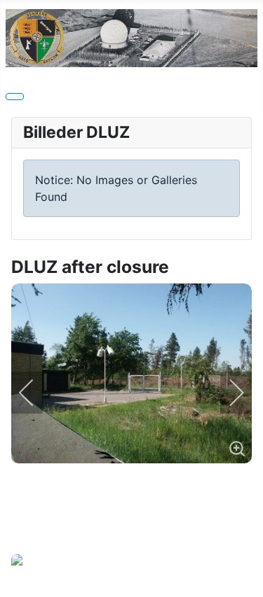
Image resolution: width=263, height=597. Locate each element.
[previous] (35, 392)
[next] (227, 392)
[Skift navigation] (15, 96)
